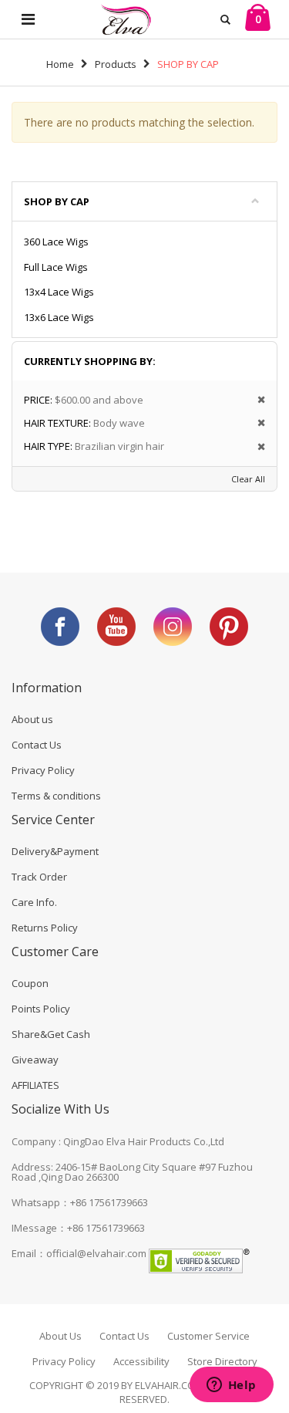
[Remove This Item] (256, 400)
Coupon (30, 983)
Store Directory (222, 1361)
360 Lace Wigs (56, 241)
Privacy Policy (43, 770)
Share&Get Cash (51, 1034)
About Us (60, 1336)
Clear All (248, 479)
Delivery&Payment (55, 851)
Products (115, 64)
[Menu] (28, 18)
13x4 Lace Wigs (59, 292)
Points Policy (41, 1009)
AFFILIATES (35, 1085)
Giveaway (35, 1060)
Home (60, 64)
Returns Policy (45, 928)
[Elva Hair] (126, 19)
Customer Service (208, 1336)
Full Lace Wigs (56, 267)
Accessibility (141, 1361)
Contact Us (37, 745)
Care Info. (34, 902)
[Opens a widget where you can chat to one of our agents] (231, 1386)
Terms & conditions (56, 796)
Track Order (39, 877)
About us (32, 719)
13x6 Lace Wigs (59, 317)
